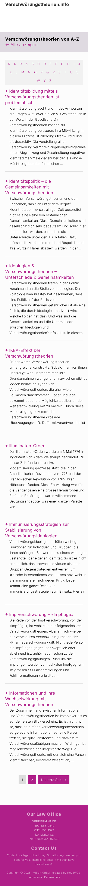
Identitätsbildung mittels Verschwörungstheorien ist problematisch (32, 97)
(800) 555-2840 (44, 825)
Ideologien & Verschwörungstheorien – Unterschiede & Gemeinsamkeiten (39, 271)
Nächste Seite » (53, 780)
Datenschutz (52, 877)
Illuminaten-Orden (27, 445)
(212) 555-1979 (44, 830)
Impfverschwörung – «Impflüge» (41, 614)
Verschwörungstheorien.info (37, 4)
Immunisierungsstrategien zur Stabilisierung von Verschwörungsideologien (37, 530)
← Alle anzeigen (21, 44)
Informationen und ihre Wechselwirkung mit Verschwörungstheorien (30, 699)
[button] (79, 16)
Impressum (35, 877)
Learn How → (44, 864)
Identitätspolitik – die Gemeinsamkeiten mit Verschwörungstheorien (29, 187)
